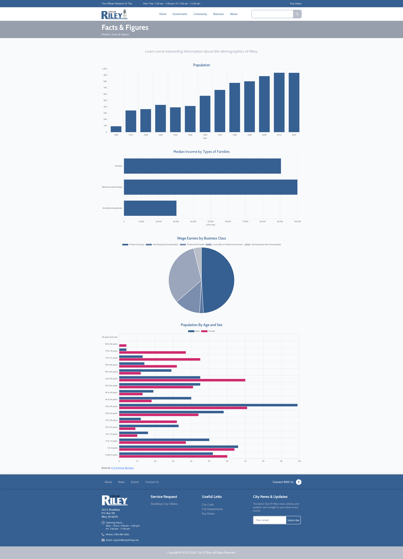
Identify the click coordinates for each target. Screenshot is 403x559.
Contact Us (152, 482)
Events (135, 482)
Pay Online (295, 3)
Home (162, 14)
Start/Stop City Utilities (164, 503)
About (233, 14)
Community (200, 14)
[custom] (298, 482)
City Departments (212, 509)
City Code (208, 504)
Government (180, 14)
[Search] (297, 14)
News (121, 482)
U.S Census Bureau (122, 468)
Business (218, 14)
